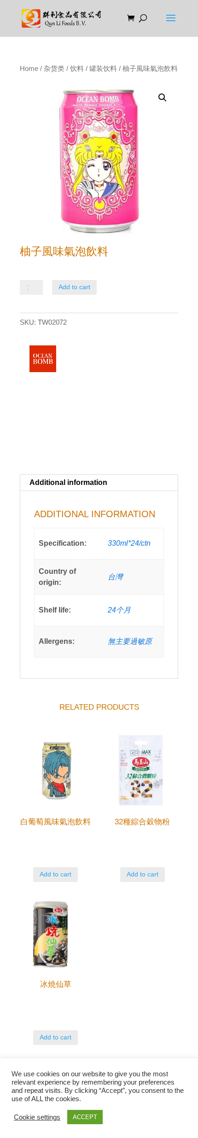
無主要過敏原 (130, 641)
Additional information (68, 482)
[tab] (99, 483)
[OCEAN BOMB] (43, 360)
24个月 (119, 610)
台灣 (115, 577)
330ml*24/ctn (129, 543)
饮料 (77, 68)
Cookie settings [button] (37, 1117)
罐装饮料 (103, 68)
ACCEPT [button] (85, 1117)
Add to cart (74, 287)
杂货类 (54, 68)
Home (29, 68)
